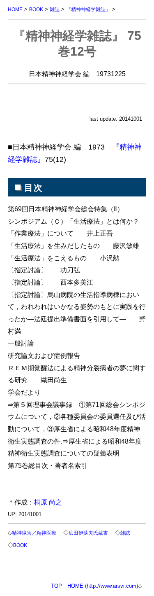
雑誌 (55, 9)
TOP (56, 586)
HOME (15, 9)
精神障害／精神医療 (34, 532)
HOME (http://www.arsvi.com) (102, 586)
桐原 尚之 (48, 502)
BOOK (36, 9)
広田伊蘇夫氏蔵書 (88, 532)
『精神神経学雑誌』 (88, 9)
